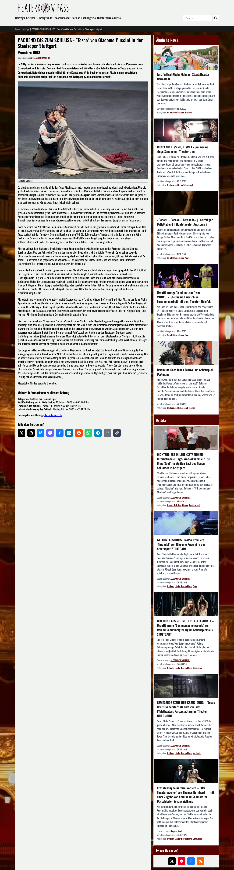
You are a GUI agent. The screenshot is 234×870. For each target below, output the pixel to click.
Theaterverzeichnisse (109, 18)
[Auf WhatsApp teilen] (88, 433)
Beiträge (20, 18)
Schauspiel (188, 185)
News (180, 185)
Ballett (170, 112)
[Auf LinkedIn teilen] (69, 433)
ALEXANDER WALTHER (40, 57)
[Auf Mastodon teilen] (50, 433)
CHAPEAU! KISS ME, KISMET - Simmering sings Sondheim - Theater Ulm (182, 149)
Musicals (197, 753)
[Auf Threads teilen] (31, 433)
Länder (185, 505)
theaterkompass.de (53, 415)
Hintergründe (44, 18)
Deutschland (45, 399)
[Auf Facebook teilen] (60, 433)
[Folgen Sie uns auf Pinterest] (181, 861)
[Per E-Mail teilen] (107, 433)
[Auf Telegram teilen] (98, 433)
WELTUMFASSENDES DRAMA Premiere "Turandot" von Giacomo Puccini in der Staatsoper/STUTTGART (181, 544)
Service (76, 18)
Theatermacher (62, 18)
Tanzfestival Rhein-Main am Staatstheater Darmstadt (183, 76)
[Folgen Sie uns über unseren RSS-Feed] (200, 861)
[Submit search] (216, 18)
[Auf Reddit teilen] (79, 433)
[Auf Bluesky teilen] (40, 433)
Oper (54, 399)
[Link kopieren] (117, 433)
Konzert (170, 505)
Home (17, 29)
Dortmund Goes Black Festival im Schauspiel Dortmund (185, 372)
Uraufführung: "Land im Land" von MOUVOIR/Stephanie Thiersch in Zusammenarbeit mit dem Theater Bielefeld (184, 297)
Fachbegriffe (88, 18)
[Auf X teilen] (21, 433)
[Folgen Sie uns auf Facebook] (191, 861)
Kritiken (30, 18)
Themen (188, 112)
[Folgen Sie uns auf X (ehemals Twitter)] (172, 861)
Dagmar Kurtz (176, 831)
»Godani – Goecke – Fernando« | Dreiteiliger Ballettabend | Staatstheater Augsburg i (185, 222)
